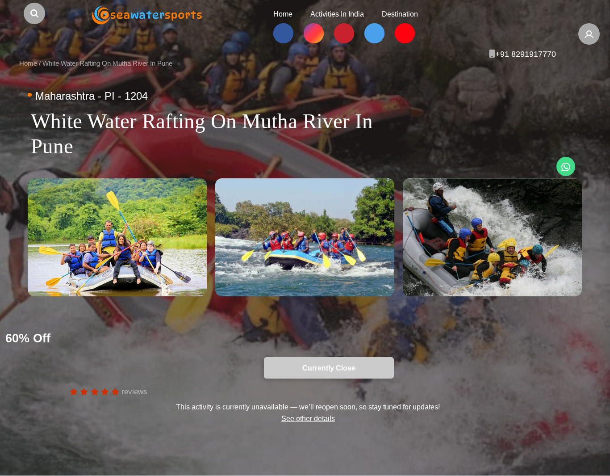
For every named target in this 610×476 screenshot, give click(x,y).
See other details (308, 418)
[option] (117, 237)
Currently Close (77, 368)
